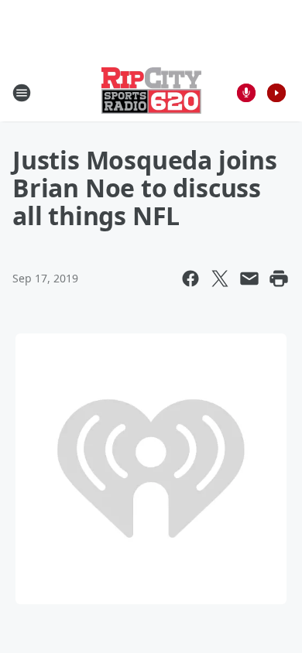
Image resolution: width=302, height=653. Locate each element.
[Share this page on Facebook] (190, 278)
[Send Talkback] (246, 93)
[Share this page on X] (220, 278)
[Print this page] (279, 278)
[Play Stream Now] (276, 93)
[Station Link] (151, 92)
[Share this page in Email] (249, 278)
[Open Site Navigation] (21, 93)
